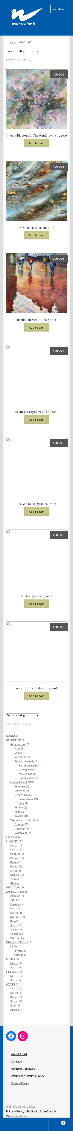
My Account (12, 1124)
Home (13, 42)
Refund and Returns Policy (27, 1075)
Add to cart (37, 143)
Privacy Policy (20, 1083)
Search (36, 1124)
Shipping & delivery (23, 1068)
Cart (56, 1121)
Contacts (17, 1061)
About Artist (19, 1054)
